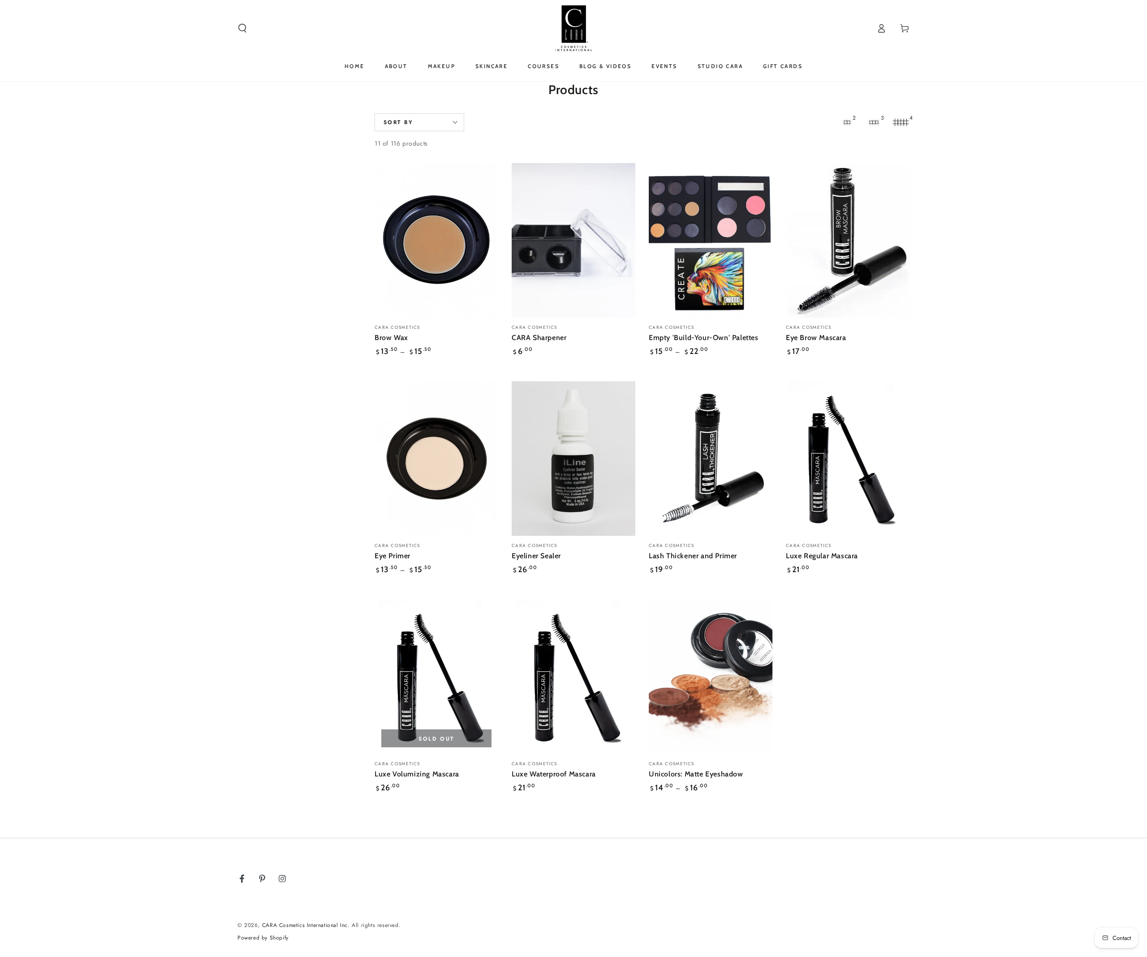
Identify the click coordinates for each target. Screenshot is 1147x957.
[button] (242, 28)
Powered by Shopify (263, 938)
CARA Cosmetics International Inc (305, 925)
